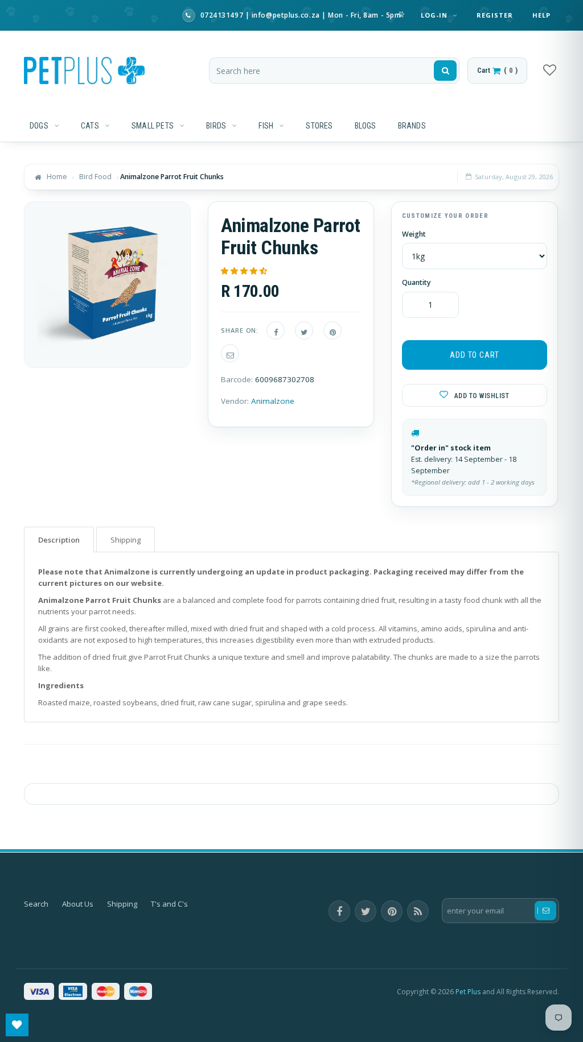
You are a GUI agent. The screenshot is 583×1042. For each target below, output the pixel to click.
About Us (77, 904)
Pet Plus (468, 991)
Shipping (122, 904)
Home (57, 176)
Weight (414, 234)
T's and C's (169, 904)
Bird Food (95, 176)
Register (495, 15)
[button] (245, 271)
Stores (319, 125)
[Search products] (445, 70)
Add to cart (474, 354)
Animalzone (272, 401)
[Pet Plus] (84, 70)
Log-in (435, 15)
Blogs (365, 125)
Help (541, 15)
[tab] (59, 539)
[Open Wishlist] (17, 1025)
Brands (412, 125)
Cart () (497, 70)
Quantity (416, 282)
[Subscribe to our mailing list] (545, 910)
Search (36, 904)
